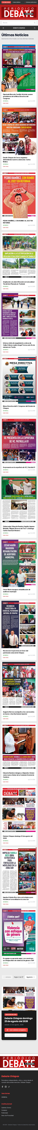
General (4, 1097)
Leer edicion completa (18, 1030)
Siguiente (29, 977)
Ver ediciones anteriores (14, 1035)
